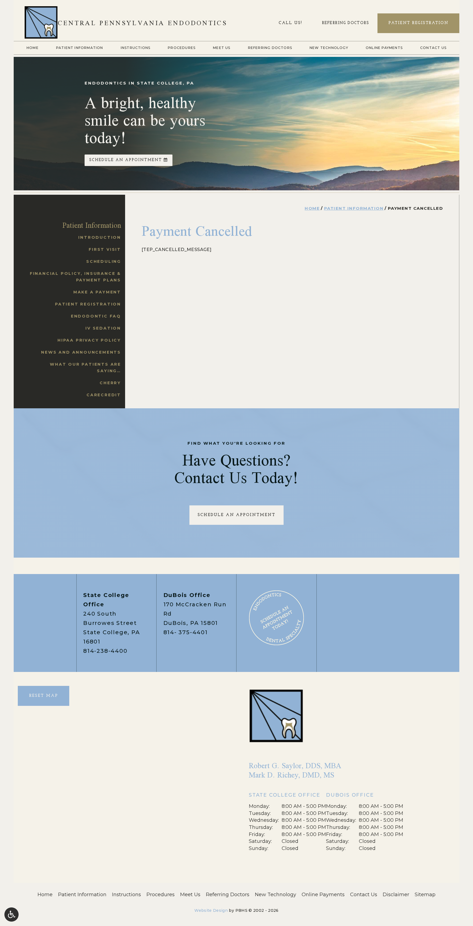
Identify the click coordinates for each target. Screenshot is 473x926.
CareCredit (103, 394)
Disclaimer (396, 895)
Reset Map (43, 696)
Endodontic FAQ (96, 316)
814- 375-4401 (185, 632)
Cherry (110, 382)
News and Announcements (81, 352)
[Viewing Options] (11, 914)
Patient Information (79, 48)
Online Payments (384, 48)
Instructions (135, 48)
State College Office (284, 795)
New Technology (329, 48)
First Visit (105, 249)
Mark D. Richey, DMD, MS (291, 775)
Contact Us (433, 48)
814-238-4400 (105, 651)
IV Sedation (103, 328)
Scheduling (103, 261)
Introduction (99, 237)
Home (33, 48)
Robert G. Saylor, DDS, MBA (295, 765)
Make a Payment (97, 292)
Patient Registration (88, 304)
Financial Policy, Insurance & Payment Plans (75, 277)
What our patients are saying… (85, 367)
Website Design (211, 910)
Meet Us (221, 48)
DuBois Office (186, 595)
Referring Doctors (270, 48)
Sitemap (425, 895)
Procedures (181, 48)
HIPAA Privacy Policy (89, 340)
